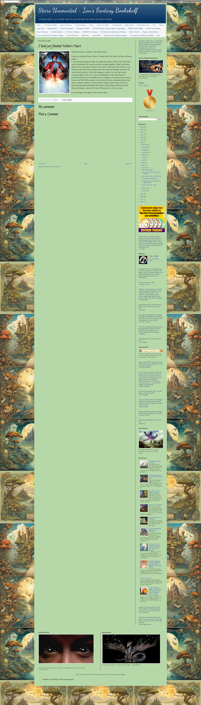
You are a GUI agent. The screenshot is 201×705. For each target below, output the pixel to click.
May (143, 163)
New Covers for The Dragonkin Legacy (154, 491)
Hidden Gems (129, 25)
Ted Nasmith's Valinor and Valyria (155, 462)
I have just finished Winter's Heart (152, 176)
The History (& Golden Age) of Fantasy (113, 32)
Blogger (123, 675)
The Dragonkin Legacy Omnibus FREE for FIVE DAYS (155, 476)
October (144, 150)
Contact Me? (96, 35)
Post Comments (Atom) (53, 167)
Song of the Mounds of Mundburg (155, 518)
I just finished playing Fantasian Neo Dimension (155, 530)
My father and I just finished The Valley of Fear (151, 182)
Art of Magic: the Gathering (149, 179)
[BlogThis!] (65, 100)
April (143, 165)
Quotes (161, 25)
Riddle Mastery (52, 28)
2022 (142, 137)
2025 (142, 130)
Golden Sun (85, 35)
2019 (142, 194)
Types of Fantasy (66, 25)
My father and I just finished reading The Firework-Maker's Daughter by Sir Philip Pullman (155, 564)
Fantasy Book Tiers (143, 25)
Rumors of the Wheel (153, 28)
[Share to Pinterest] (71, 100)
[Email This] (63, 100)
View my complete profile (154, 260)
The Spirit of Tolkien (50, 25)
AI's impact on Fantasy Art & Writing (142, 35)
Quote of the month (145, 578)
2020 (142, 142)
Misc (158, 35)
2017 (141, 199)
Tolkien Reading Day (147, 170)
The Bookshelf (116, 25)
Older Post (129, 164)
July (143, 158)
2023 (142, 135)
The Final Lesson (72, 35)
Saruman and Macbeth (155, 505)
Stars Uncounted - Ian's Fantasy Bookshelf (88, 10)
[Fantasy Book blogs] (150, 112)
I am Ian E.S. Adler (102, 25)
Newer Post (42, 164)
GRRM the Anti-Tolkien (135, 28)
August (144, 155)
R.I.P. (154, 25)
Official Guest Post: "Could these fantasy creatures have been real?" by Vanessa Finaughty (154, 547)
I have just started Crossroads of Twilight (151, 173)
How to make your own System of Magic (50, 35)
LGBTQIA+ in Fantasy (90, 32)
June (143, 160)
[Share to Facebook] (69, 100)
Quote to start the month (149, 185)
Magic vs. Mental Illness (150, 32)
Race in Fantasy (42, 32)
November (145, 147)
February (145, 188)
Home (39, 25)
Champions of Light (82, 28)
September (145, 152)
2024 (142, 132)
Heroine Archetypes (66, 28)
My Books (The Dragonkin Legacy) (115, 35)
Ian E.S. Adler (154, 256)
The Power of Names (72, 32)
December (145, 145)
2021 (142, 140)
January (144, 191)
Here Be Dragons (56, 32)
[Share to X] (67, 100)
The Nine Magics (80, 25)
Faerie (91, 25)
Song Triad (40, 28)
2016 (142, 202)
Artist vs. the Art (134, 32)
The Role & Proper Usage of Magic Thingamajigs (108, 28)
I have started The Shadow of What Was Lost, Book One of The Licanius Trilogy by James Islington (155, 591)
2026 (142, 127)
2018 (142, 197)
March (144, 168)
